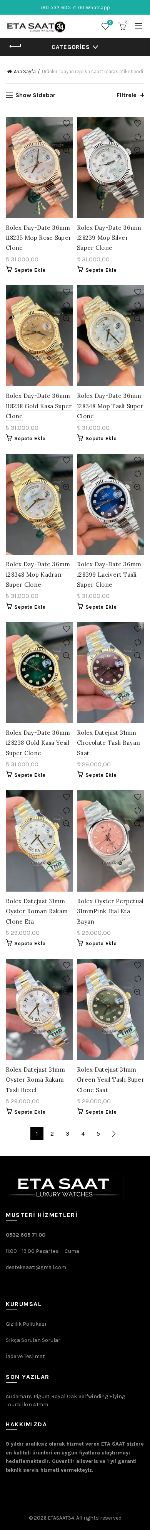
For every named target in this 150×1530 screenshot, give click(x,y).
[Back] (15, 46)
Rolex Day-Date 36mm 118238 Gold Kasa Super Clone (39, 406)
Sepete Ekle (29, 270)
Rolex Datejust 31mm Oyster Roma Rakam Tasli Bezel (35, 1080)
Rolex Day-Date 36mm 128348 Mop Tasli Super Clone (110, 406)
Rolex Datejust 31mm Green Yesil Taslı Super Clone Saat (110, 1080)
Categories (71, 47)
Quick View (66, 150)
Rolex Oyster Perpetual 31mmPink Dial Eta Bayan (110, 911)
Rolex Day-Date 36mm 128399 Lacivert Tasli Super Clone (109, 574)
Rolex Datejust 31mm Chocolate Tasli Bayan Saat (108, 743)
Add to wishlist (66, 123)
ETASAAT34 (61, 1518)
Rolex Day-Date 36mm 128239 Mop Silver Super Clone (109, 238)
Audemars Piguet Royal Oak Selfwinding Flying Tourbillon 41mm (65, 1400)
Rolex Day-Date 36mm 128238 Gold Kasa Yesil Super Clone (38, 743)
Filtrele (127, 95)
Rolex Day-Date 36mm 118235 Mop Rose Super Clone (38, 238)
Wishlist (110, 22)
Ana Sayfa (25, 71)
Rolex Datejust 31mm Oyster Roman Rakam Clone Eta (37, 911)
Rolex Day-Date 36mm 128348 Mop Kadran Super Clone (38, 574)
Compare (66, 137)
